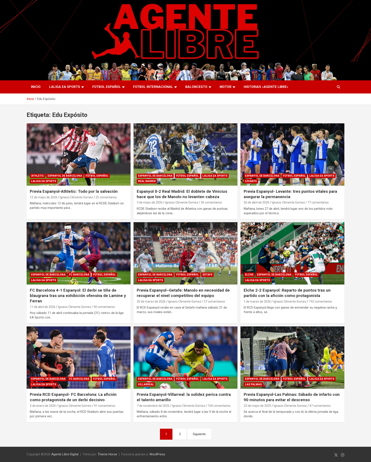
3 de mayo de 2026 (150, 202)
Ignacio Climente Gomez (76, 197)
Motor (225, 87)
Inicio (36, 87)
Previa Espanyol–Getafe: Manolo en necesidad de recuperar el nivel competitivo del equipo (183, 293)
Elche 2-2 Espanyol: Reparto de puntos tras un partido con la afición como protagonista (287, 293)
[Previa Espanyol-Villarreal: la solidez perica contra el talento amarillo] (185, 357)
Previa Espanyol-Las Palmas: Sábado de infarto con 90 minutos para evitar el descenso (292, 397)
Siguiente (199, 434)
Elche (249, 274)
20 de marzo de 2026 (151, 301)
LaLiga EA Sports (64, 87)
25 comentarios (106, 197)
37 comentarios (214, 301)
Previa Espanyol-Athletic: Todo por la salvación (74, 191)
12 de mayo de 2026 (43, 197)
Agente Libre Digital (64, 454)
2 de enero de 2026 (43, 405)
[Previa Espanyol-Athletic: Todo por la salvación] (78, 154)
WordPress (157, 454)
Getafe (207, 274)
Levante (251, 181)
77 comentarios (318, 202)
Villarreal (146, 384)
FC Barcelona (79, 274)
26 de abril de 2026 (256, 202)
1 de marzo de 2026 (257, 301)
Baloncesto (196, 87)
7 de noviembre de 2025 (153, 405)
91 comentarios (104, 405)
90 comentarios (104, 307)
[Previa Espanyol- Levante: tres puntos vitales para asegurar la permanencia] (292, 154)
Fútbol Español (106, 87)
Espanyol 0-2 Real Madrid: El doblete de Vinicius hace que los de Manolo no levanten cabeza (182, 194)
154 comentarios (219, 405)
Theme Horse (107, 454)
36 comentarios (211, 202)
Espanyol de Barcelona (65, 175)
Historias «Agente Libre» (266, 87)
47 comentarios (320, 405)
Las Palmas (253, 384)
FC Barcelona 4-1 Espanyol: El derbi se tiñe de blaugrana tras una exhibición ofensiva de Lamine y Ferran (78, 295)
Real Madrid (147, 181)
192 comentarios (320, 301)
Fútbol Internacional (153, 87)
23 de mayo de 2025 (257, 405)
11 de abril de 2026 (42, 307)
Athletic (37, 175)
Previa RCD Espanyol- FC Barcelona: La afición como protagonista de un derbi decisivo (73, 397)
